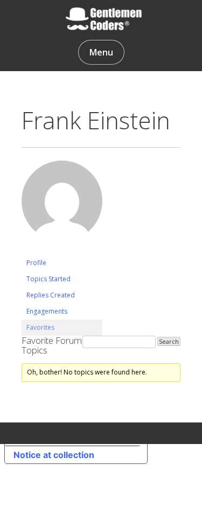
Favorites (40, 327)
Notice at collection (53, 454)
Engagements (46, 311)
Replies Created (50, 295)
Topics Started (48, 278)
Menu (101, 52)
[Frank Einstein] (62, 249)
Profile (36, 262)
